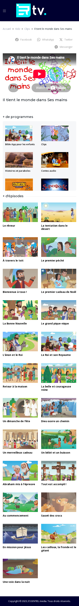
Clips (27, 28)
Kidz (17, 28)
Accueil (7, 28)
